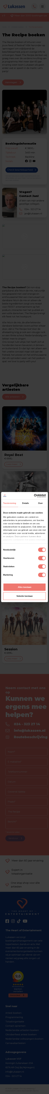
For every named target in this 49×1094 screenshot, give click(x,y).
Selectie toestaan (24, 596)
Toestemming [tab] (9, 503)
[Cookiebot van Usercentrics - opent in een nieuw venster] (34, 496)
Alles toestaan (24, 587)
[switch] (42, 558)
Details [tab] (25, 503)
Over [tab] (40, 503)
